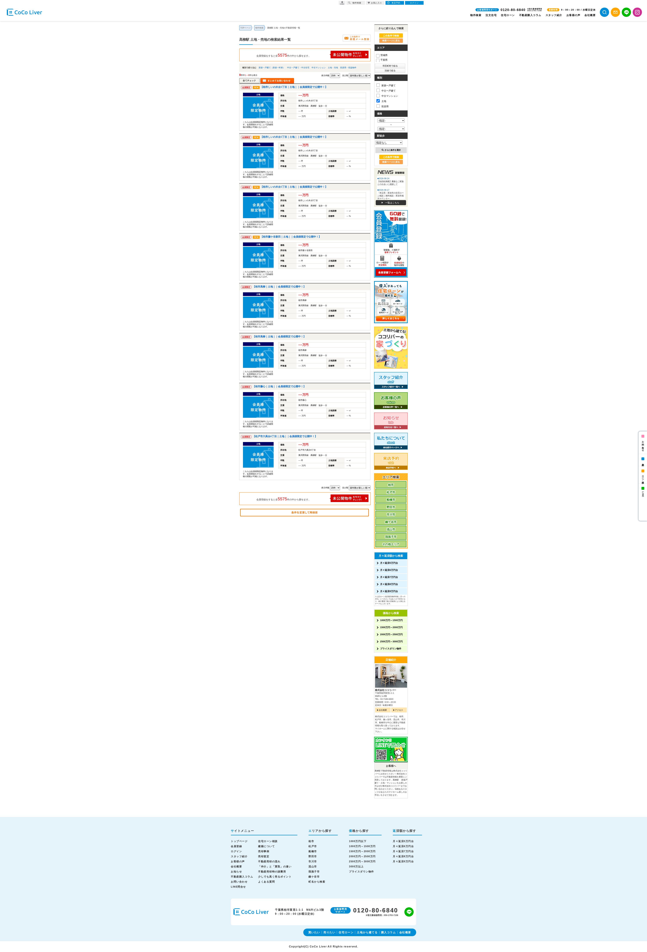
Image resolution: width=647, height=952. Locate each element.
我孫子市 (391, 536)
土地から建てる (367, 932)
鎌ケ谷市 (391, 522)
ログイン (236, 851)
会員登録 (236, 846)
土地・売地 (333, 67)
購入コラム (388, 932)
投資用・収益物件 (348, 67)
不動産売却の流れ (269, 861)
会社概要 (590, 15)
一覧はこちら (392, 202)
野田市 (391, 507)
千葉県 (384, 59)
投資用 (385, 106)
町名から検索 (317, 881)
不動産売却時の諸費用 (272, 871)
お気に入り (376, 3)
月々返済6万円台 (389, 570)
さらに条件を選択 (392, 150)
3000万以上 (356, 866)
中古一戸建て (388, 90)
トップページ (239, 841)
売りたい (329, 932)
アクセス (399, 710)
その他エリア (390, 544)
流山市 (391, 529)
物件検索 (475, 15)
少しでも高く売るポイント (274, 876)
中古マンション (319, 67)
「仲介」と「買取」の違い (274, 866)
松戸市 (391, 492)
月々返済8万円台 (389, 584)
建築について (266, 846)
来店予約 (643, 462)
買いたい (314, 932)
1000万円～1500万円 (391, 620)
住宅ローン (508, 15)
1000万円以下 (357, 841)
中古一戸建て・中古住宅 (298, 67)
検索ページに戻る (391, 40)
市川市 (391, 514)
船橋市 (391, 499)
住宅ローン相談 (268, 841)
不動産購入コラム (530, 15)
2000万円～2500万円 (391, 634)
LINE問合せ (238, 886)
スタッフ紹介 (554, 15)
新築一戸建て (388, 85)
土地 (383, 101)
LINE (643, 494)
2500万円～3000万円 (391, 641)
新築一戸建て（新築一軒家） (272, 67)
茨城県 (384, 55)
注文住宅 (491, 15)
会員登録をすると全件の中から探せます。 (283, 55)
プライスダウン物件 (390, 648)
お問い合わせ (643, 444)
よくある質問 (266, 881)
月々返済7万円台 (389, 577)
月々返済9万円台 (389, 591)
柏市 (391, 485)
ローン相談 (643, 477)
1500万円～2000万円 (391, 627)
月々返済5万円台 (389, 563)
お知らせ (236, 871)
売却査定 (263, 856)
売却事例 (263, 851)
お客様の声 (573, 15)
